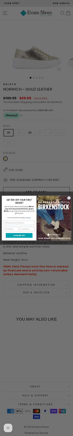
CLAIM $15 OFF (19, 235)
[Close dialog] (69, 197)
